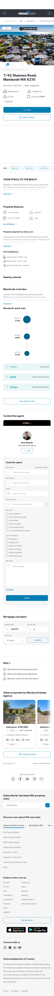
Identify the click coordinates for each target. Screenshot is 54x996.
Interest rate (31, 624)
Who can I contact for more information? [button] (23, 679)
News (23, 887)
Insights (6, 912)
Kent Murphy (27, 442)
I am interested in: (12, 535)
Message (9, 561)
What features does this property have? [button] (22, 669)
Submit (27, 598)
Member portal (27, 920)
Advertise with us (28, 899)
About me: (9, 510)
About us (24, 891)
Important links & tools (13, 825)
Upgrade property (29, 754)
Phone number (11, 499)
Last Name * (10, 478)
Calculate (37, 640)
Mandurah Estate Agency (27, 445)
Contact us (25, 883)
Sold (21, 21)
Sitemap (24, 895)
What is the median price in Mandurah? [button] (22, 674)
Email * (8, 489)
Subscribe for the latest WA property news (24, 797)
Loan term (8, 635)
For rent (6, 887)
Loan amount (9, 624)
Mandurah (31, 21)
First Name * (27, 467)
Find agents (7, 895)
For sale (6, 883)
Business (6, 904)
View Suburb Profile (27, 401)
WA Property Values (29, 904)
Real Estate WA (36, 825)
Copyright (24, 991)
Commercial (8, 899)
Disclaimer (15, 991)
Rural (5, 908)
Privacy (5, 991)
